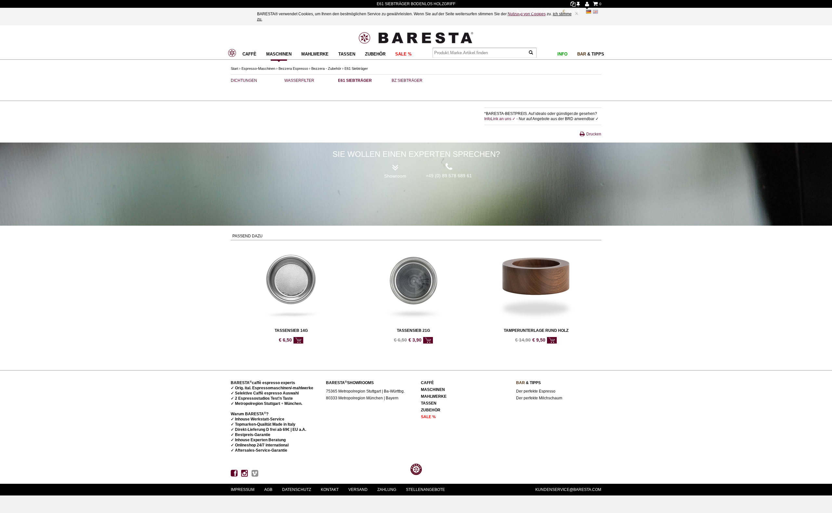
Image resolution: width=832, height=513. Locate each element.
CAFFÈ (249, 54)
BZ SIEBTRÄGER (407, 80)
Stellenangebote (425, 489)
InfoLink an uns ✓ (500, 119)
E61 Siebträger (356, 68)
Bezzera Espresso (293, 68)
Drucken (593, 134)
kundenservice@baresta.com (568, 489)
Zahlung (386, 489)
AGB (268, 489)
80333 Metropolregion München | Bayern (362, 398)
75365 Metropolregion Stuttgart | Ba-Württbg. (365, 391)
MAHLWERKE (315, 54)
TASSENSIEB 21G (413, 330)
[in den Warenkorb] (298, 340)
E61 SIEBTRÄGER (355, 80)
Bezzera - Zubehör (326, 68)
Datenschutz (296, 489)
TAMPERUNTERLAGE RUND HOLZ (536, 330)
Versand (358, 489)
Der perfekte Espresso (535, 391)
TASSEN (346, 54)
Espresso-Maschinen (258, 68)
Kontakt (330, 489)
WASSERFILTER (299, 80)
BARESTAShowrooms (350, 383)
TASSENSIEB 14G (291, 330)
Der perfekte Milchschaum (539, 398)
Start (234, 68)
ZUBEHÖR (375, 54)
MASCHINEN (279, 54)
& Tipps (590, 54)
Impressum (242, 489)
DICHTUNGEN (244, 80)
